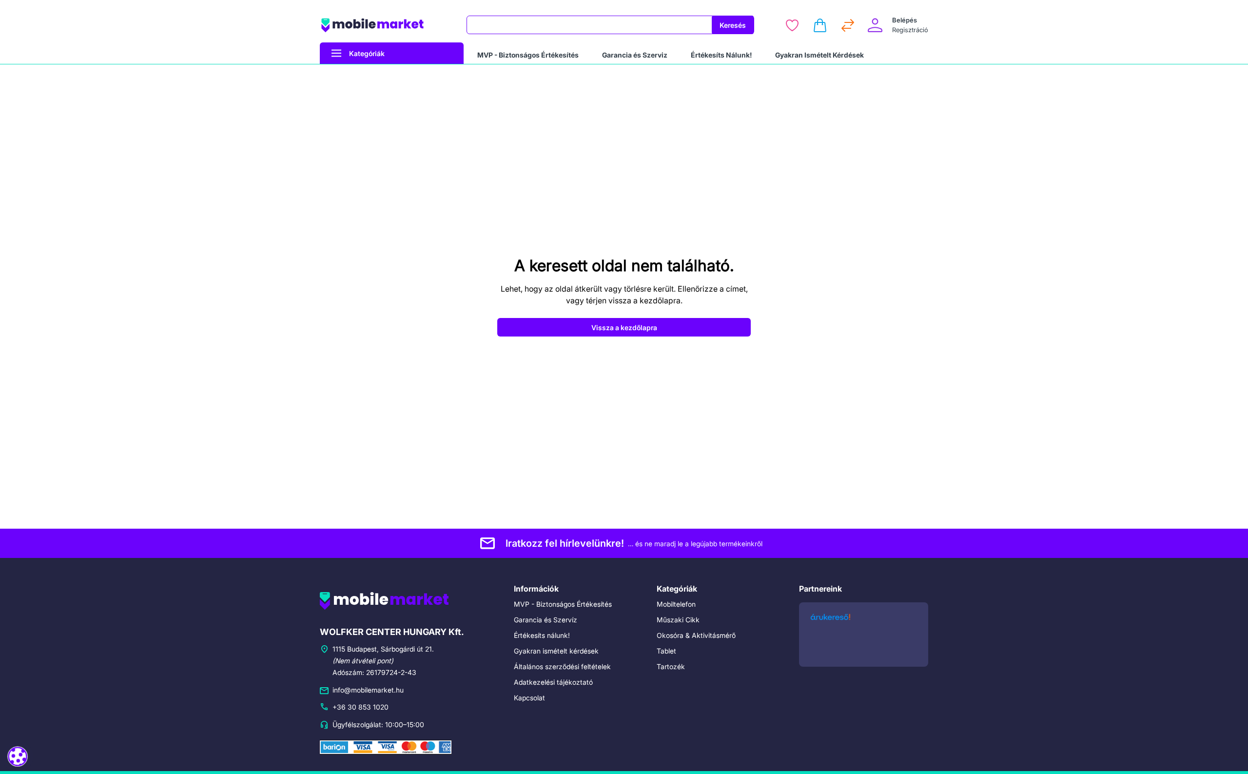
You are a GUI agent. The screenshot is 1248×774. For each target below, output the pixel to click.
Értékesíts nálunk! (542, 635)
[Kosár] (820, 25)
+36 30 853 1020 (360, 707)
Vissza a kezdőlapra (624, 327)
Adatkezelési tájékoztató (553, 682)
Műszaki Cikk (678, 619)
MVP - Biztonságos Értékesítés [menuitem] (528, 55)
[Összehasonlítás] (848, 25)
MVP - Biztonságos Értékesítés (563, 604)
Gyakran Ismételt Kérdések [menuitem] (819, 55)
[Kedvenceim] (792, 25)
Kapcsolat (529, 698)
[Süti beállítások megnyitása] (18, 757)
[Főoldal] (387, 25)
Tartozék (671, 666)
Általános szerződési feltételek (562, 666)
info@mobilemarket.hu (368, 690)
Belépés (904, 20)
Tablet (666, 651)
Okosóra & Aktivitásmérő (696, 635)
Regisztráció (910, 30)
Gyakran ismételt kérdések (556, 651)
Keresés (733, 25)
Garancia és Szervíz (545, 619)
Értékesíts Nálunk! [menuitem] (721, 55)
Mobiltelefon (676, 604)
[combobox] (589, 25)
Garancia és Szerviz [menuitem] (634, 55)
